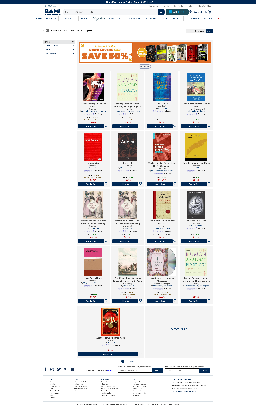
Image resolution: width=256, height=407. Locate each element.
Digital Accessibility (108, 395)
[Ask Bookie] (177, 12)
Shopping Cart (138, 389)
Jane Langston (101, 111)
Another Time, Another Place (110, 337)
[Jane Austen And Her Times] (196, 147)
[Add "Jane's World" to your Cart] (162, 126)
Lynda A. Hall (94, 228)
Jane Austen (93, 163)
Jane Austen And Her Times (196, 163)
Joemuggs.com (140, 404)
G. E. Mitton (197, 168)
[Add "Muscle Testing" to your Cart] (93, 126)
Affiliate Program (80, 384)
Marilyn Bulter (192, 111)
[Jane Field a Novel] (93, 262)
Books (52, 382)
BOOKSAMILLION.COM (125, 404)
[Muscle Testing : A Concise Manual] (93, 87)
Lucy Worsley (168, 286)
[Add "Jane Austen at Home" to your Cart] (162, 301)
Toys (51, 395)
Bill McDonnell (169, 171)
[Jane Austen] (93, 147)
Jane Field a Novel (93, 278)
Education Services (80, 389)
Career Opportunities (109, 386)
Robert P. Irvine (94, 168)
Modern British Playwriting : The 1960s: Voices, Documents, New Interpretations (162, 165)
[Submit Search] (161, 12)
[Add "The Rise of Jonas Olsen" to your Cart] (127, 301)
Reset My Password (140, 386)
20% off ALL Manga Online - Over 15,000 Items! (129, 2)
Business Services (80, 386)
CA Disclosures (162, 404)
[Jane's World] (162, 87)
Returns (136, 395)
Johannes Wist (128, 286)
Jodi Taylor (111, 342)
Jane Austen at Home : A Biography (162, 279)
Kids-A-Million (55, 386)
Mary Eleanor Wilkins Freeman (94, 283)
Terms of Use (151, 404)
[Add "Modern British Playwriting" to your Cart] (162, 184)
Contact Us (105, 391)
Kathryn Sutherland (163, 228)
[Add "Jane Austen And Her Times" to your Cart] (196, 184)
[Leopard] (128, 147)
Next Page (179, 331)
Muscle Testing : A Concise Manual (93, 105)
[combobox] (115, 12)
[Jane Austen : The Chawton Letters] (161, 204)
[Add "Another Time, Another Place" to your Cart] (110, 354)
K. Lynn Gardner (197, 225)
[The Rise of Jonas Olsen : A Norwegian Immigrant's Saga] (127, 262)
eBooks (52, 384)
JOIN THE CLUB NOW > (184, 391)
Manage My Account (140, 384)
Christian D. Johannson (128, 168)
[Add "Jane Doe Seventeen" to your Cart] (196, 241)
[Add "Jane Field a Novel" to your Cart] (93, 301)
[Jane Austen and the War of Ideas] (196, 87)
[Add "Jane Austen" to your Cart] (93, 184)
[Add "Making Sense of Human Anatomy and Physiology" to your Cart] (127, 126)
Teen (51, 389)
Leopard (127, 163)
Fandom (53, 397)
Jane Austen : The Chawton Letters (162, 222)
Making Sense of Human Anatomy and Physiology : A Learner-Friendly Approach (127, 105)
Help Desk (136, 382)
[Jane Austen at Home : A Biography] (162, 262)
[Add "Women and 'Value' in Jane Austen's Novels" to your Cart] (93, 241)
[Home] (52, 12)
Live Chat (111, 370)
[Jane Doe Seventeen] (196, 204)
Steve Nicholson (157, 171)
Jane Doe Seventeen (196, 220)
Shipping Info (137, 391)
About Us (104, 384)
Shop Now (144, 66)
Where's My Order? (140, 393)
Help (190, 6)
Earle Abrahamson (88, 111)
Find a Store (105, 382)
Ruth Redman (157, 286)
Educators (153, 6)
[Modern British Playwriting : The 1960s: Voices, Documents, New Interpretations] (161, 147)
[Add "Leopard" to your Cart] (127, 184)
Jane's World (161, 103)
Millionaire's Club (204, 6)
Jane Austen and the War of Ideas (196, 105)
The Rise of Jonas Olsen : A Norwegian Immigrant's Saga (127, 279)
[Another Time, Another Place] (110, 321)
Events (166, 6)
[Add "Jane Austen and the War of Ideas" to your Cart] (196, 126)
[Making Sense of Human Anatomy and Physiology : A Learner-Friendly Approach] (127, 87)
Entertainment (55, 393)
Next (132, 361)
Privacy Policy (174, 404)
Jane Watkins (162, 108)
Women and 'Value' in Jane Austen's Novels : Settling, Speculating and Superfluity (93, 222)
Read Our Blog (106, 393)
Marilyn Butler (202, 111)
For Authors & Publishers (110, 389)
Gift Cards (178, 6)
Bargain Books (55, 391)
